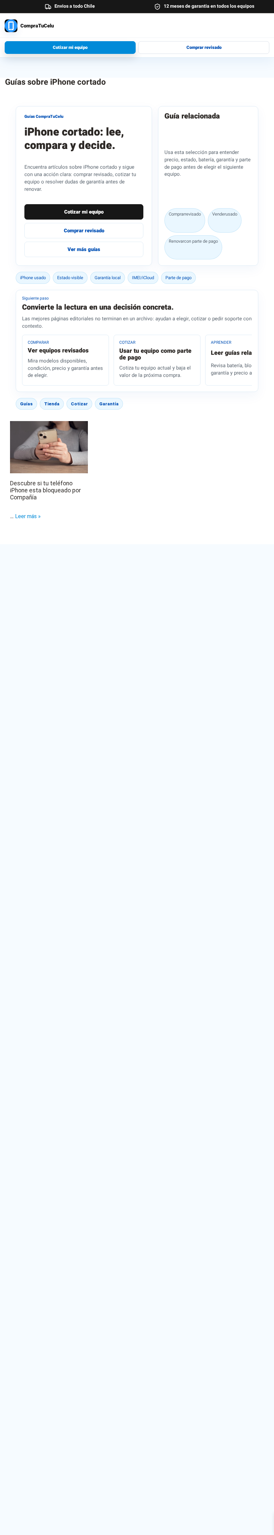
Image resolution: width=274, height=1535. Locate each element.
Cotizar (79, 403)
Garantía (109, 403)
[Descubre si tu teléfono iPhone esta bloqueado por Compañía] (49, 447)
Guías (26, 403)
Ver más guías (83, 249)
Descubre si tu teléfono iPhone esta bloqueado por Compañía (45, 490)
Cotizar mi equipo (70, 47)
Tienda (51, 403)
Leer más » (28, 516)
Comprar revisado (204, 47)
